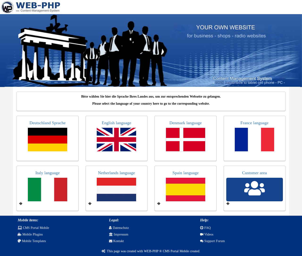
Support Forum (214, 241)
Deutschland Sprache (47, 122)
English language (116, 122)
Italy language (47, 172)
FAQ (207, 228)
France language (254, 122)
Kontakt (118, 241)
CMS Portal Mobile (35, 228)
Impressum (120, 234)
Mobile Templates (33, 241)
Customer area (254, 172)
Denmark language (185, 122)
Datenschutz (120, 228)
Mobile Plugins (32, 234)
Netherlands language (116, 172)
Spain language (185, 172)
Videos (208, 234)
